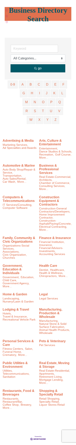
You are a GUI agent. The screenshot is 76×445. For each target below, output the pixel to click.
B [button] (31, 84)
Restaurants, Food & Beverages (18, 392)
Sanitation (9, 376)
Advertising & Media (18, 140)
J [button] (46, 93)
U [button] (51, 111)
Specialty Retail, (49, 401)
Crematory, (10, 354)
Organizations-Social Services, (16, 247)
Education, (27, 277)
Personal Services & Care (18, 342)
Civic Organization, (15, 254)
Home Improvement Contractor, (52, 216)
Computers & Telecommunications (19, 199)
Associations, (11, 251)
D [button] (47, 84)
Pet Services (47, 345)
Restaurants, (11, 398)
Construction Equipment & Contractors (49, 200)
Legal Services (48, 298)
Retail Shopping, (49, 398)
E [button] (55, 84)
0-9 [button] (12, 84)
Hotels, (7, 313)
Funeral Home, (12, 351)
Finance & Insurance (55, 238)
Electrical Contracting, (53, 226)
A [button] (22, 84)
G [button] (23, 93)
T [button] (43, 111)
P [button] (51, 102)
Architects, (45, 179)
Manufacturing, (48, 320)
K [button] (54, 93)
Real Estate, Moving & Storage (54, 364)
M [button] (26, 102)
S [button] (35, 111)
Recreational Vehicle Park (19, 319)
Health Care (48, 265)
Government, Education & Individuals (12, 269)
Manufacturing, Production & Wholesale (50, 313)
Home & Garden (15, 294)
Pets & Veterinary (52, 341)
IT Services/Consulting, (17, 204)
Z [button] (56, 119)
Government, (11, 277)
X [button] (39, 119)
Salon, (29, 348)
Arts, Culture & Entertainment (50, 142)
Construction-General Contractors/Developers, (54, 210)
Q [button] (59, 102)
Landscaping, (11, 298)
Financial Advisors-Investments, (51, 250)
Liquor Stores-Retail (52, 404)
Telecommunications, (16, 373)
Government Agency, (16, 283)
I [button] (39, 93)
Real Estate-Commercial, (55, 176)
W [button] (30, 119)
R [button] (27, 111)
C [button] (39, 84)
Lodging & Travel (16, 309)
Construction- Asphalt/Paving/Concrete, (55, 222)
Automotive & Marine (19, 165)
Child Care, (10, 280)
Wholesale (45, 333)
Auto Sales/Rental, (14, 178)
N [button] (35, 102)
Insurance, (46, 245)
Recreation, (46, 154)
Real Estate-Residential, (54, 370)
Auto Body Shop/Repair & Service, (19, 171)
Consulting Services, (52, 186)
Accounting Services (52, 254)
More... (43, 157)
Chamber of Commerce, (54, 182)
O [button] (43, 102)
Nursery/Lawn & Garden (18, 301)
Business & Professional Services (49, 169)
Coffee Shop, (11, 404)
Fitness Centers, (13, 348)
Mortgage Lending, (51, 379)
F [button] (63, 84)
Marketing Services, (15, 144)
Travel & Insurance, (15, 316)
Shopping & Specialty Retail (51, 392)
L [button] (62, 93)
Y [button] (47, 119)
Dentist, (44, 269)
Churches (9, 257)
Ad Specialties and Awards (19, 147)
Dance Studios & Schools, (55, 151)
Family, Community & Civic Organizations (19, 239)
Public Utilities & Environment (15, 364)
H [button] (32, 93)
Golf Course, (63, 154)
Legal (43, 294)
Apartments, (47, 373)
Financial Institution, (52, 241)
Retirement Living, (50, 376)
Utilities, (8, 370)
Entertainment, (48, 148)
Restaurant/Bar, (13, 401)
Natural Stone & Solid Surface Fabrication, (52, 325)
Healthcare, (57, 269)
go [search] (40, 68)
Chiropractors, (48, 276)
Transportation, (12, 175)
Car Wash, (9, 181)
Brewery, (26, 404)
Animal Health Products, (54, 329)
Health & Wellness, (51, 273)
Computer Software (15, 207)
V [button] (59, 111)
